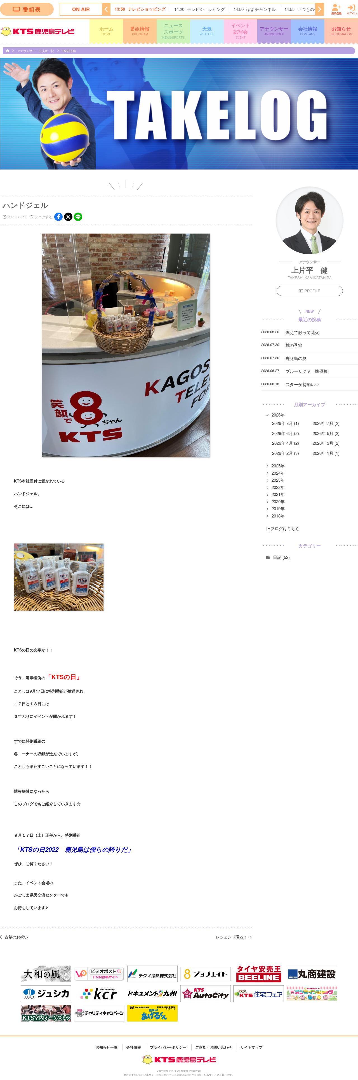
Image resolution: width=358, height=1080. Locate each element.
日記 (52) (281, 557)
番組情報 (139, 30)
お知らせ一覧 (106, 1047)
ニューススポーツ (173, 30)
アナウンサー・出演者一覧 (36, 50)
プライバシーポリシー (168, 1047)
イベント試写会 (240, 30)
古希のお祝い (16, 937)
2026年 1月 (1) (326, 453)
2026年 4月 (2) (285, 443)
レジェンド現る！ (231, 937)
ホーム (106, 30)
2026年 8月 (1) (285, 423)
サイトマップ (251, 1047)
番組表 (32, 9)
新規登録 (336, 13)
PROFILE (312, 290)
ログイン (352, 13)
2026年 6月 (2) (285, 433)
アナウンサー (274, 30)
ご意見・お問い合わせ (213, 1047)
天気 (207, 30)
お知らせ (341, 30)
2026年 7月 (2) (326, 423)
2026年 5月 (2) (326, 433)
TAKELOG (69, 50)
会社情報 (307, 30)
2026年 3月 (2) (326, 443)
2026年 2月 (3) (285, 453)
